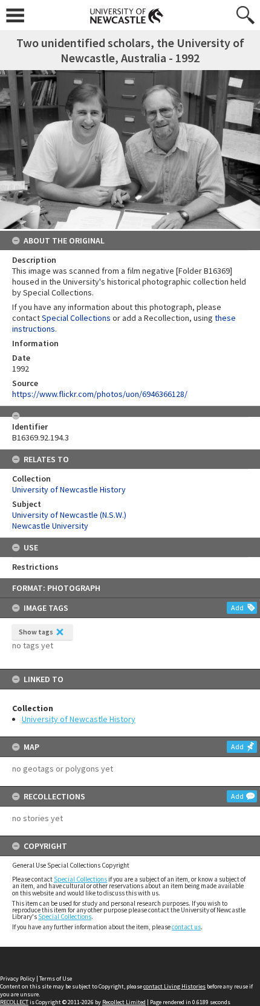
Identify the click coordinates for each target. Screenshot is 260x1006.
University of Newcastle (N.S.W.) (69, 514)
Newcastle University (50, 525)
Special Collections (80, 879)
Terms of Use (55, 978)
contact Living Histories (174, 986)
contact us (186, 927)
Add (237, 607)
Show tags (36, 631)
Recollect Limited (124, 1002)
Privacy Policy (17, 978)
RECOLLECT (14, 1002)
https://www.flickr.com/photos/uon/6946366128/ (99, 394)
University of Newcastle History (78, 719)
